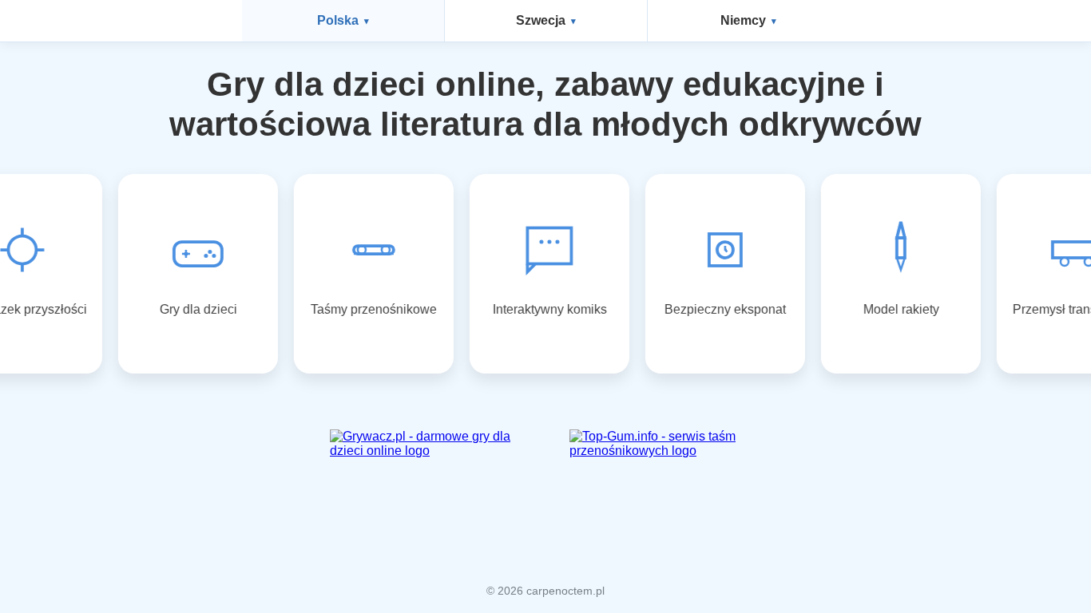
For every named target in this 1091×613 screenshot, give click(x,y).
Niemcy (743, 20)
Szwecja (540, 20)
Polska (338, 20)
